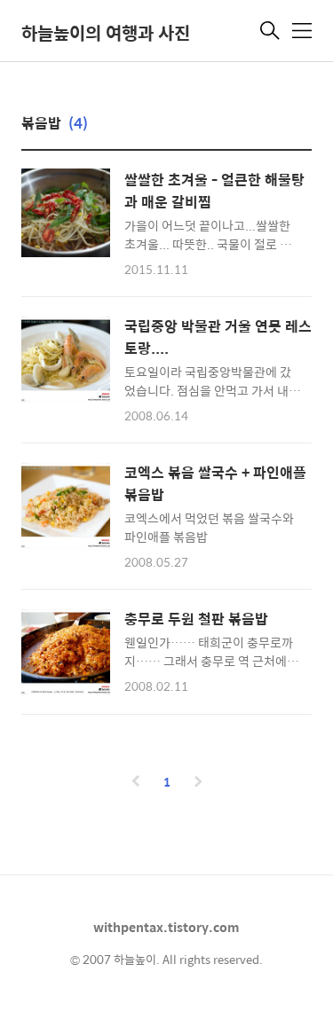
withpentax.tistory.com (166, 927)
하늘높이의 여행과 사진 (105, 32)
